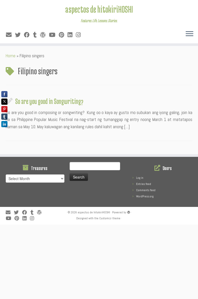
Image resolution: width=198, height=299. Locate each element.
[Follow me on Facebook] (28, 35)
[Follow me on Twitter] (19, 35)
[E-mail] (10, 35)
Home (10, 56)
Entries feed (143, 184)
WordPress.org (144, 196)
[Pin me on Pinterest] (63, 35)
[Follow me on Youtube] (54, 35)
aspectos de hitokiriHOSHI (99, 9)
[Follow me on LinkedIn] (72, 35)
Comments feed (145, 190)
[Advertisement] (99, 261)
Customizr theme (109, 218)
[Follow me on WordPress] (44, 35)
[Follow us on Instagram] (80, 35)
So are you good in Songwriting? (49, 101)
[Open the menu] (189, 34)
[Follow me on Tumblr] (36, 35)
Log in (139, 178)
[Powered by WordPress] (128, 211)
